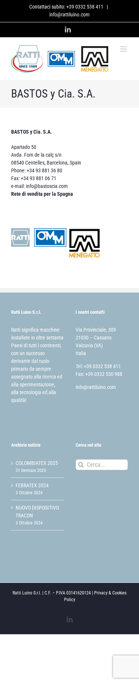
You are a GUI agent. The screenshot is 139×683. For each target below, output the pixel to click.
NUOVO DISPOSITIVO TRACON (37, 511)
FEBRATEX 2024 (32, 485)
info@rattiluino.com (69, 14)
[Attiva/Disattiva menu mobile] (124, 49)
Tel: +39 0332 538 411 (98, 366)
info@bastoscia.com (47, 186)
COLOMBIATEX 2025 (37, 463)
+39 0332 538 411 (84, 7)
